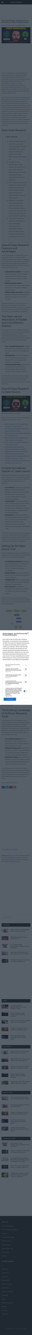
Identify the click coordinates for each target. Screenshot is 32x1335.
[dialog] (16, 667)
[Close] (28, 633)
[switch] (25, 669)
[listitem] (16, 665)
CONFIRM (10, 699)
